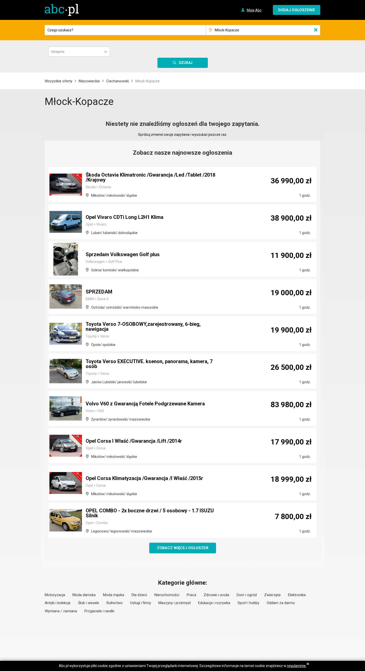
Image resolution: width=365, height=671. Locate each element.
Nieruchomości (166, 595)
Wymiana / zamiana (61, 611)
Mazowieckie (89, 81)
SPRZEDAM (99, 292)
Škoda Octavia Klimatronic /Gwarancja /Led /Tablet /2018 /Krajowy (150, 177)
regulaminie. (296, 666)
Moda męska (113, 595)
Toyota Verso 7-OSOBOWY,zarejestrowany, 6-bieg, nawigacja (143, 326)
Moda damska (84, 595)
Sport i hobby (248, 603)
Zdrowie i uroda (216, 595)
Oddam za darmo (281, 603)
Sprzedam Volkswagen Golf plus (123, 254)
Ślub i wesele (88, 603)
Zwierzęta (272, 595)
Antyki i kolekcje (58, 603)
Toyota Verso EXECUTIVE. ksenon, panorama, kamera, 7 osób (149, 363)
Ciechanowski (117, 81)
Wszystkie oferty (58, 81)
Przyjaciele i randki (99, 611)
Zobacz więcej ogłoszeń (182, 548)
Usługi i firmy (140, 603)
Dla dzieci (139, 595)
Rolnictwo (115, 603)
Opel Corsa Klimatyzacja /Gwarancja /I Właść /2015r (144, 478)
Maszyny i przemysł (174, 603)
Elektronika (297, 595)
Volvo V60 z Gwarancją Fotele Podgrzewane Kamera (145, 404)
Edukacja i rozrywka (214, 603)
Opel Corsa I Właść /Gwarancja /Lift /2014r (134, 441)
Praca (191, 595)
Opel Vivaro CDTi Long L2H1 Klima (124, 217)
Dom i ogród (247, 595)
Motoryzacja (55, 595)
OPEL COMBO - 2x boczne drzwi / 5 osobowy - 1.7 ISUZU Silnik (150, 513)
